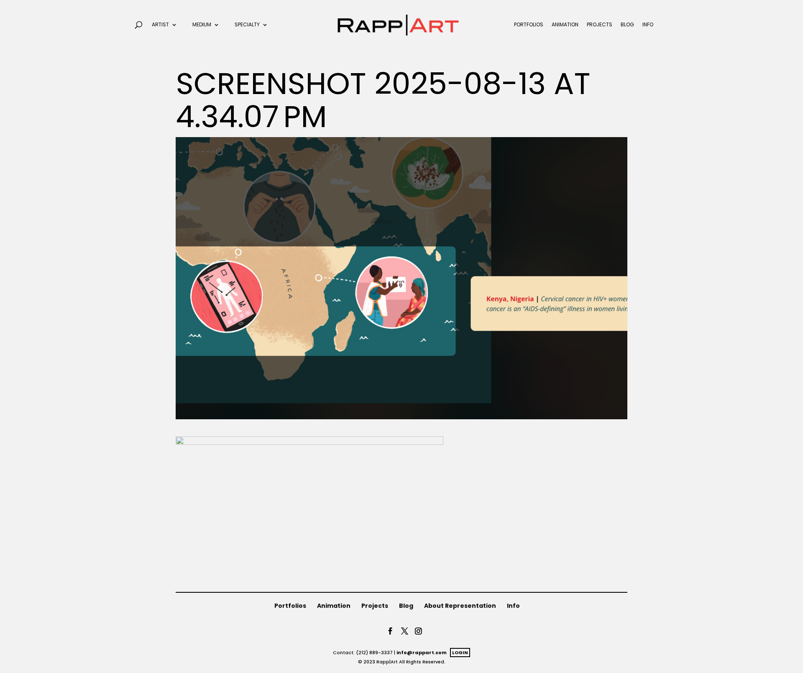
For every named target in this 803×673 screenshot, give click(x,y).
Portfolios (528, 25)
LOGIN (460, 652)
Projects (599, 25)
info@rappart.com (421, 652)
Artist (160, 25)
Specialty (247, 25)
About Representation (460, 606)
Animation (565, 25)
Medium (201, 25)
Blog (627, 25)
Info (647, 25)
